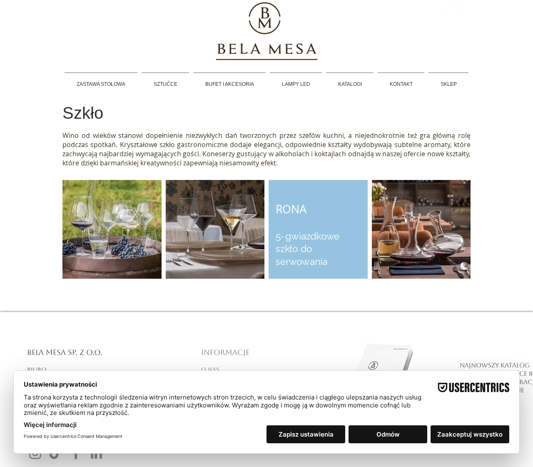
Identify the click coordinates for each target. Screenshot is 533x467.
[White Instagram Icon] (457, 8)
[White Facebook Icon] (441, 8)
